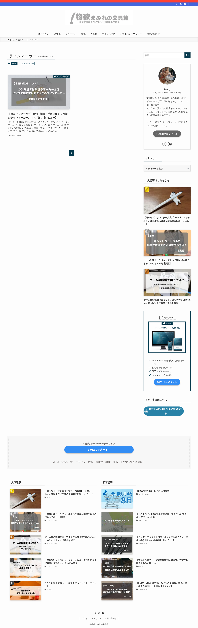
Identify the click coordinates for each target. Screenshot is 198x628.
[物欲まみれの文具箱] (99, 17)
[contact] (185, 4)
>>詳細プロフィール (167, 133)
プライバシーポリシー (91, 618)
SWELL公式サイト (167, 382)
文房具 (14, 63)
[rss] (181, 4)
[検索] (189, 4)
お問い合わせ (111, 618)
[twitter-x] (176, 4)
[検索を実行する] (187, 55)
